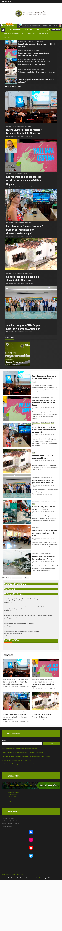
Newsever (42, 878)
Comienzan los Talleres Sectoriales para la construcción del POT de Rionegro (44, 533)
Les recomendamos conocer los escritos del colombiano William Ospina (23, 180)
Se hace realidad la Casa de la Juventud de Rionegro (36, 72)
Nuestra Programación (14, 362)
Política (33, 50)
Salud (38, 41)
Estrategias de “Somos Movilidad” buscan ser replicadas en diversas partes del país (24, 229)
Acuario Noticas (12, 794)
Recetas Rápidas (43, 34)
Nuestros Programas (13, 792)
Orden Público (48, 501)
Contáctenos (7, 38)
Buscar (4, 740)
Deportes (34, 41)
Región (38, 59)
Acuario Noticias (15, 30)
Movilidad (34, 59)
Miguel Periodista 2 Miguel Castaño (25, 136)
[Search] (47, 29)
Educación (34, 69)
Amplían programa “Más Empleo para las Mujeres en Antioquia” (21, 631)
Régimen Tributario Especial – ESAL (13, 34)
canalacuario (17, 364)
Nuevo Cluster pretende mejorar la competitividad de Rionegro (40, 25)
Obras (38, 69)
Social (41, 41)
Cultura (29, 41)
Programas (31, 34)
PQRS (37, 30)
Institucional (28, 30)
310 (25, 577)
